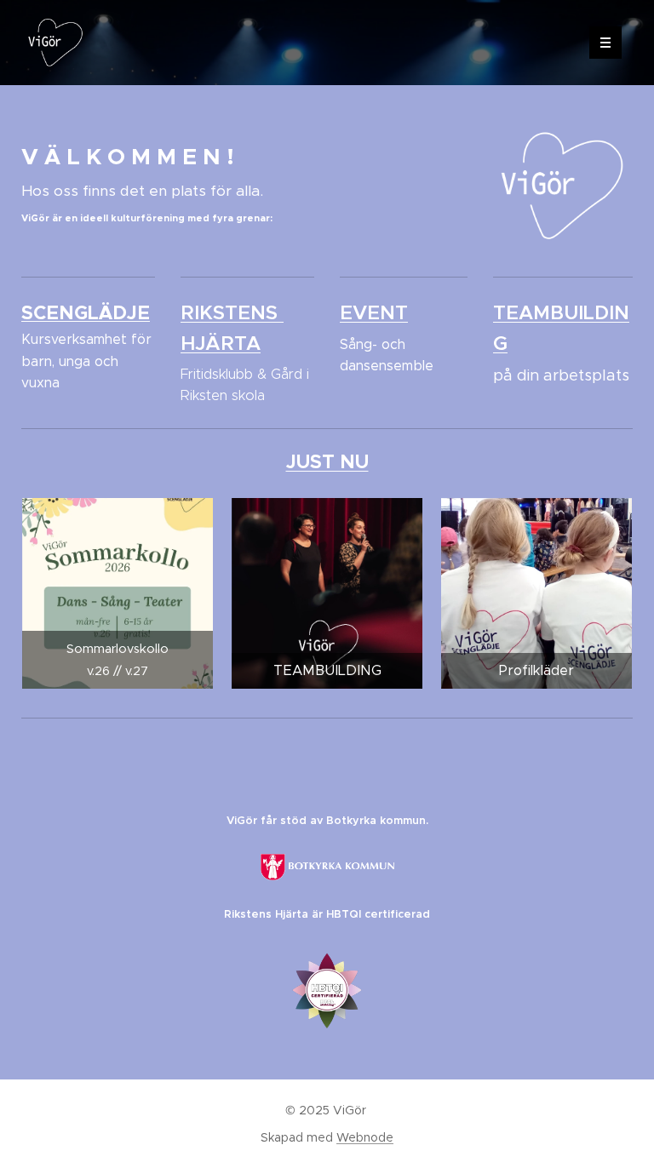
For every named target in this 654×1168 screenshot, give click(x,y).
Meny (605, 42)
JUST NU (327, 461)
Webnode (364, 1137)
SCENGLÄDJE (85, 313)
